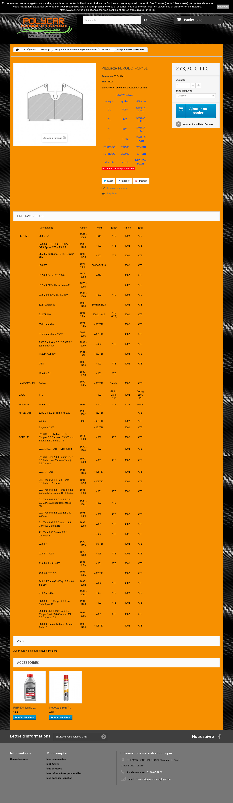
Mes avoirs (52, 763)
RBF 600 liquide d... (24, 707)
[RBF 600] (29, 687)
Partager (124, 180)
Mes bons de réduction (59, 778)
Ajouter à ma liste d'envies (197, 124)
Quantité (180, 80)
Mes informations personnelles (63, 773)
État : (104, 81)
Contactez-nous (18, 759)
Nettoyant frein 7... (60, 707)
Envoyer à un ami (117, 188)
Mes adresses (54, 768)
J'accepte (223, 6)
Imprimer (112, 193)
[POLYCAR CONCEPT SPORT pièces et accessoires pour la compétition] (43, 25)
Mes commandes (56, 759)
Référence (107, 76)
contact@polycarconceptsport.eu (153, 779)
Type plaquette (184, 90)
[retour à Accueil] (17, 49)
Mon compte (56, 753)
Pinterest (142, 180)
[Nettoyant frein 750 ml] (65, 687)
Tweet (109, 180)
